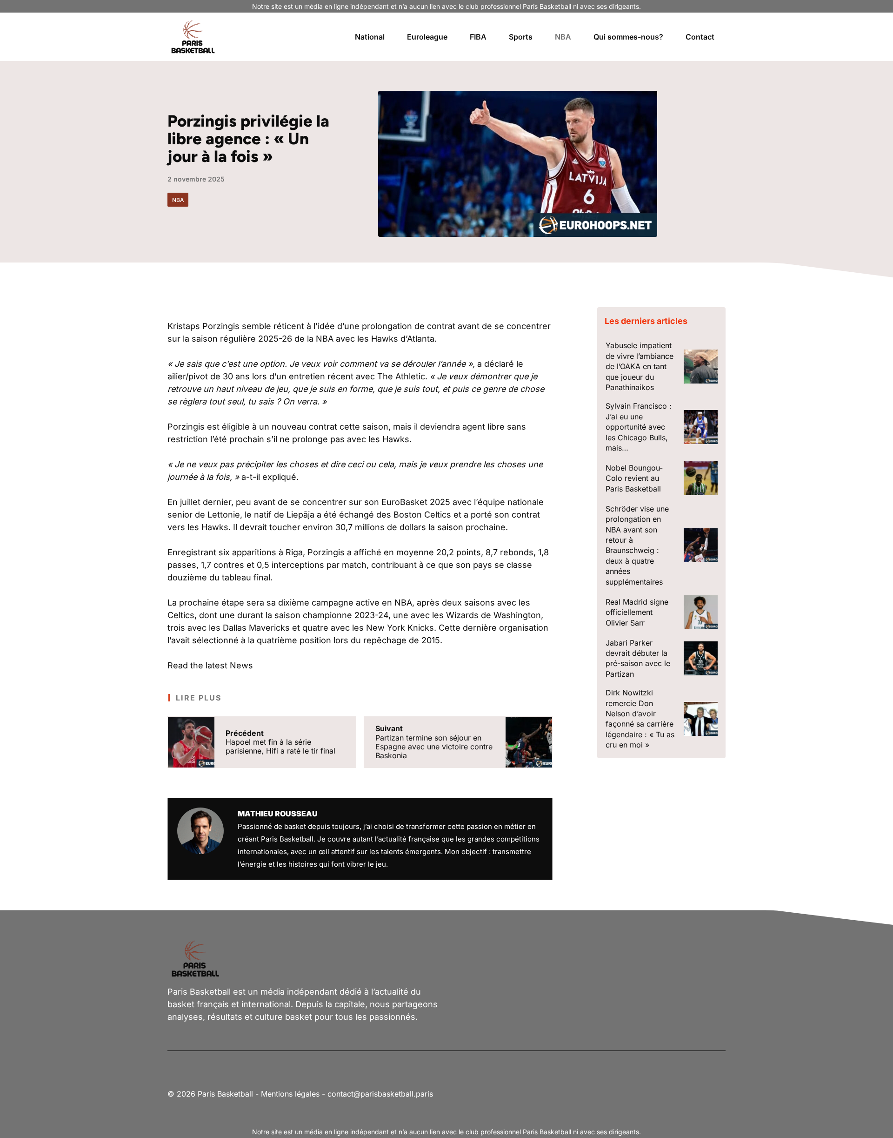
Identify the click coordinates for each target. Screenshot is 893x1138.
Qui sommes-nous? (628, 36)
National (370, 36)
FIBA (478, 36)
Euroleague (427, 36)
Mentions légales (290, 1093)
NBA (563, 36)
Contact (700, 36)
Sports (521, 36)
